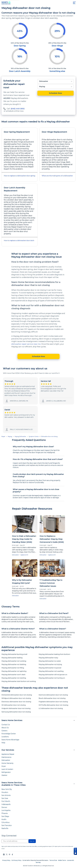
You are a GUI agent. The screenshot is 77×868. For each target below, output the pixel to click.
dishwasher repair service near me (26, 344)
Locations (5, 737)
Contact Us (6, 724)
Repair (3, 436)
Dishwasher (43, 81)
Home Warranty (7, 763)
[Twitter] (7, 854)
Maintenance (6, 757)
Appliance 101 (24, 555)
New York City (7, 789)
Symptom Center (34, 436)
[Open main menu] (74, 3)
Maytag (42, 86)
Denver (4, 807)
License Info (70, 860)
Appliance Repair (8, 754)
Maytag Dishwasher (20, 436)
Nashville (5, 828)
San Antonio (6, 795)
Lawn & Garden (7, 769)
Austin (4, 819)
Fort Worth (6, 801)
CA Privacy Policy (16, 860)
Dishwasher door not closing (49, 436)
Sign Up (32, 841)
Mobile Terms (62, 860)
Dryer (4, 766)
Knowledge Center (9, 734)
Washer (4, 775)
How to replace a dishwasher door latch (19, 240)
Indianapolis (6, 804)
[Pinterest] (9, 854)
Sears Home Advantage (10, 740)
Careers (4, 731)
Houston (5, 792)
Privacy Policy (6, 860)
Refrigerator (6, 772)
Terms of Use (53, 860)
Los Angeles (6, 810)
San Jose (5, 798)
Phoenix (5, 813)
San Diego (5, 816)
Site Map (38, 862)
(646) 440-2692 (18, 109)
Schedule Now (55, 93)
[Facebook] (12, 854)
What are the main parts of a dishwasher (57, 176)
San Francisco (7, 825)
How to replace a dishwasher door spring (19, 176)
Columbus (5, 822)
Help (3, 743)
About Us (5, 728)
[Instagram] (4, 854)
